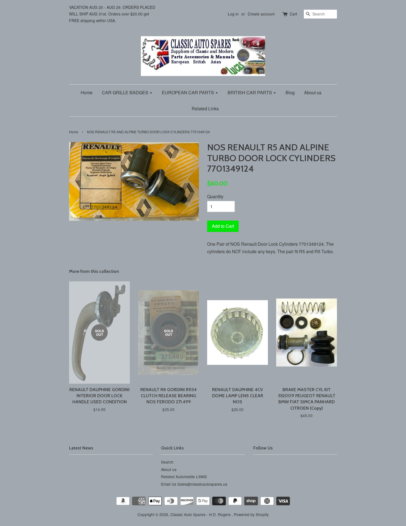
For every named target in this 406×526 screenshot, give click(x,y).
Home (87, 92)
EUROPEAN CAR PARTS (188, 92)
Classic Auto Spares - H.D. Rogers (201, 514)
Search (167, 462)
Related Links (205, 108)
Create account (261, 14)
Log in (233, 14)
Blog (290, 92)
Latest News (81, 448)
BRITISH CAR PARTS (250, 92)
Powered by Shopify (251, 514)
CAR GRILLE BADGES (125, 92)
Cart (293, 14)
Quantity (215, 196)
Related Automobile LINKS (184, 476)
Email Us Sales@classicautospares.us (194, 484)
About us (312, 92)
